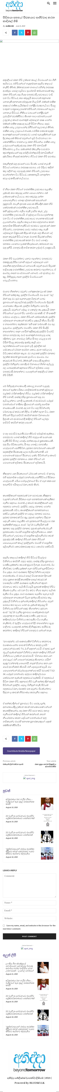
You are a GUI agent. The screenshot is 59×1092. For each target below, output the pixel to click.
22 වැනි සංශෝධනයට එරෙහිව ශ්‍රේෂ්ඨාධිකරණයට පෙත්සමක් (20, 833)
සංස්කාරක (10, 26)
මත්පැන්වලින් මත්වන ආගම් (13, 764)
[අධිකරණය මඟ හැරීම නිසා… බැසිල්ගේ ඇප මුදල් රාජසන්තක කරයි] (47, 804)
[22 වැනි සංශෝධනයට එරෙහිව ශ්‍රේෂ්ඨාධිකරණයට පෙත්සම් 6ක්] (47, 820)
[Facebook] (15, 32)
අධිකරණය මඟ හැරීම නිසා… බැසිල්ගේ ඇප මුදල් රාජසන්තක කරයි (20, 801)
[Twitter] (21, 32)
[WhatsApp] (34, 32)
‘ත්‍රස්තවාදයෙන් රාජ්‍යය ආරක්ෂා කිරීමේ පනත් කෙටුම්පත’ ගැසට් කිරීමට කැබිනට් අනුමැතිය (20, 851)
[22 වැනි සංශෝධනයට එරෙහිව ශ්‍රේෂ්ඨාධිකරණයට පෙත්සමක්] (47, 837)
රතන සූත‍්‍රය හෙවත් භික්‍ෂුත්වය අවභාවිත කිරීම (45, 765)
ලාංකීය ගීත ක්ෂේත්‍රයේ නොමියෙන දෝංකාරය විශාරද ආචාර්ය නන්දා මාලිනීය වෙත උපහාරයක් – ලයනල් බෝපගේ (20, 967)
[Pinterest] (28, 32)
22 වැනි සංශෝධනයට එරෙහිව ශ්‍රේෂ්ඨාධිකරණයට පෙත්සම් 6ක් (20, 817)
